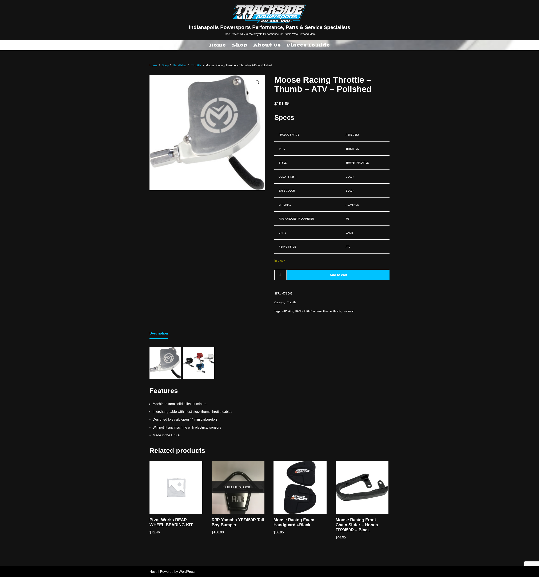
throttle (327, 311)
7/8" (284, 311)
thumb (337, 311)
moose (317, 311)
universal (348, 311)
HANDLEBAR (303, 311)
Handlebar (180, 65)
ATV (290, 311)
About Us (267, 45)
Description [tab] (158, 333)
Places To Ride (308, 45)
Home (217, 45)
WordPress (187, 571)
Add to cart (338, 275)
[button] (257, 82)
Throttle (196, 65)
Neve (153, 571)
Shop (239, 45)
